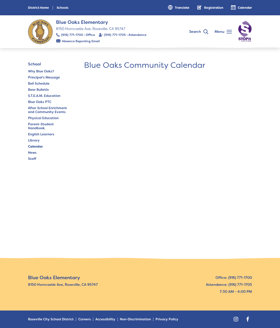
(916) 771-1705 (115, 35)
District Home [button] (38, 8)
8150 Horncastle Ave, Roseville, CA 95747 (90, 28)
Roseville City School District (51, 319)
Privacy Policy (167, 319)
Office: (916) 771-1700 (233, 277)
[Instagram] (235, 319)
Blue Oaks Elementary (82, 22)
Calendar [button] (245, 8)
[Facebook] (247, 319)
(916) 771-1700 (72, 35)
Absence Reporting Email (81, 41)
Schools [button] (62, 8)
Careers (84, 319)
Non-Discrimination (135, 319)
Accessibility (105, 319)
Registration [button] (213, 8)
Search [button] (195, 31)
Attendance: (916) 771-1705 (229, 284)
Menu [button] (219, 31)
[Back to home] (40, 31)
